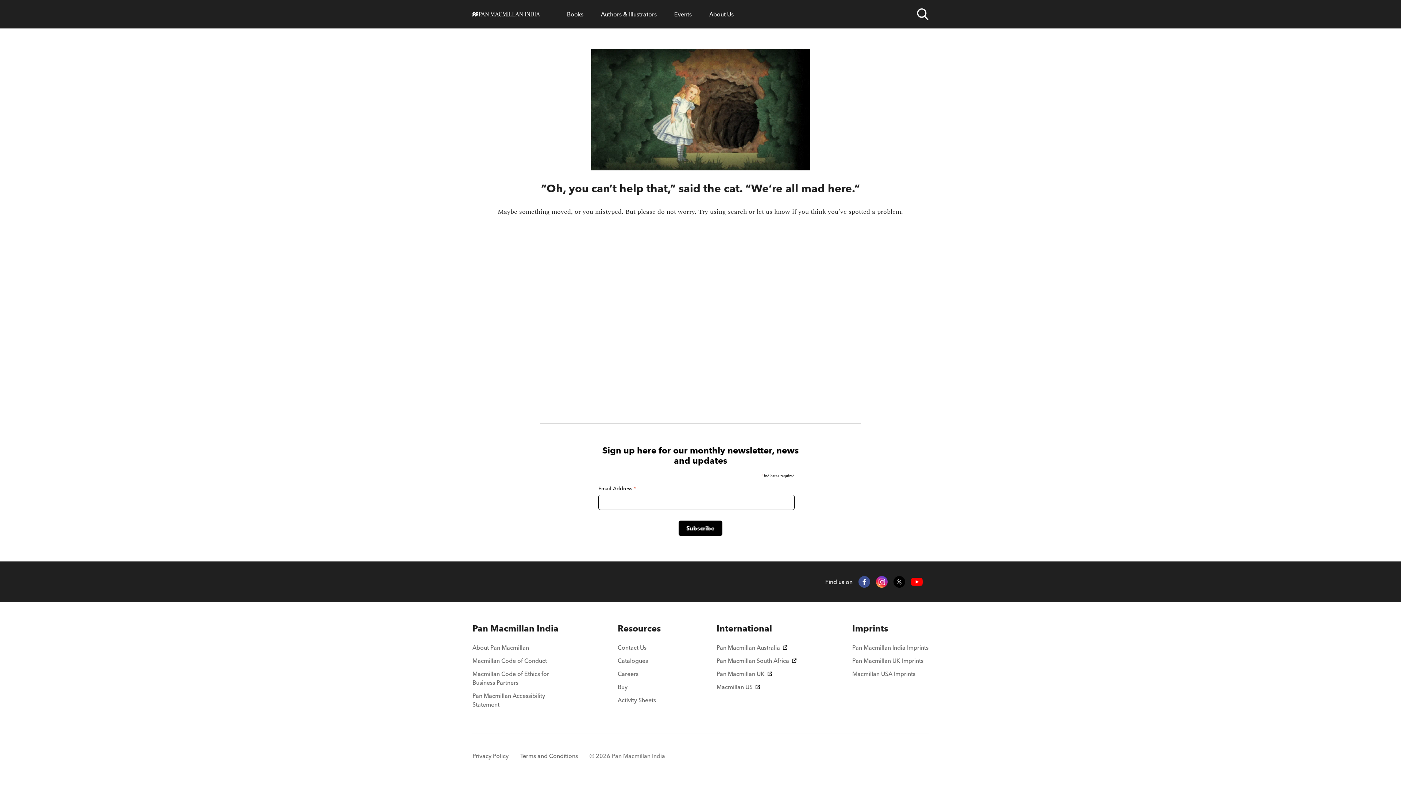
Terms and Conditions (549, 756)
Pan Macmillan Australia (748, 647)
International (744, 628)
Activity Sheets (637, 700)
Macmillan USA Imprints (883, 673)
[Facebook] (864, 582)
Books (575, 14)
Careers (628, 673)
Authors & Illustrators (629, 14)
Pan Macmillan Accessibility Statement (508, 700)
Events (683, 14)
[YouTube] (917, 582)
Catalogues (633, 660)
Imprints (870, 628)
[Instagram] (882, 582)
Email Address (617, 488)
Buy (623, 687)
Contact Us (632, 647)
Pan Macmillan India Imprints (890, 647)
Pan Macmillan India (515, 628)
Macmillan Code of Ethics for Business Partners (510, 678)
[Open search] (923, 14)
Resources (639, 628)
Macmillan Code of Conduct (509, 660)
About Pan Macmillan (500, 647)
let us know (773, 212)
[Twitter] (899, 582)
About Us (721, 14)
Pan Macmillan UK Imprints (887, 660)
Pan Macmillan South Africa (753, 660)
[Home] (506, 14)
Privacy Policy (490, 756)
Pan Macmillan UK (741, 673)
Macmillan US (735, 687)
